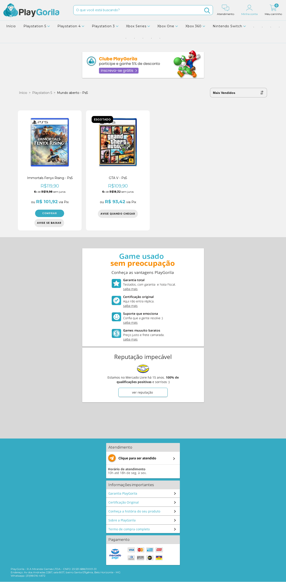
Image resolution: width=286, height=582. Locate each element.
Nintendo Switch (228, 26)
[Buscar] (207, 10)
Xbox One (166, 26)
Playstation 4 (69, 26)
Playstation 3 (104, 26)
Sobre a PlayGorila (122, 520)
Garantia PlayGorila (122, 493)
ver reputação (142, 392)
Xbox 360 (194, 26)
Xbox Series (136, 26)
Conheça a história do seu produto (134, 511)
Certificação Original (123, 502)
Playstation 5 (35, 26)
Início (11, 26)
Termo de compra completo (129, 529)
